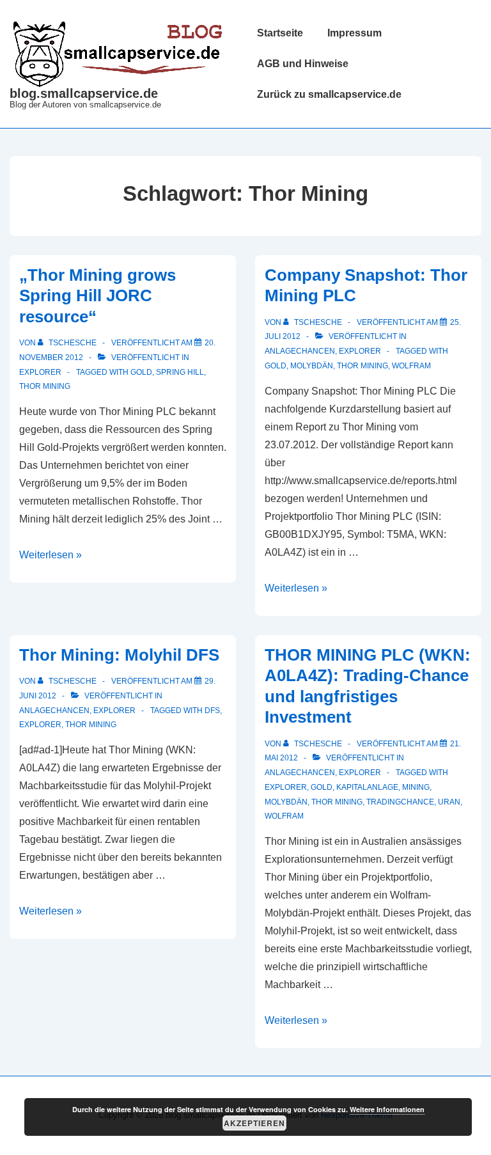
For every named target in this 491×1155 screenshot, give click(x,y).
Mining (416, 787)
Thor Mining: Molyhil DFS (119, 654)
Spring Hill (180, 372)
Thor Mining (44, 386)
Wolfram (411, 365)
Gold (141, 372)
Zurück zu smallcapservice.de (329, 94)
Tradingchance (400, 802)
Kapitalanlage (367, 787)
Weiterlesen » (50, 554)
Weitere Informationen (387, 1109)
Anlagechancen (300, 351)
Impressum (354, 33)
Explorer (40, 372)
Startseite (280, 33)
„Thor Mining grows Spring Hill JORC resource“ (97, 295)
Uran (449, 802)
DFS (212, 710)
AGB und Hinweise (302, 63)
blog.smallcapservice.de (84, 93)
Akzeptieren (254, 1123)
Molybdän (311, 365)
